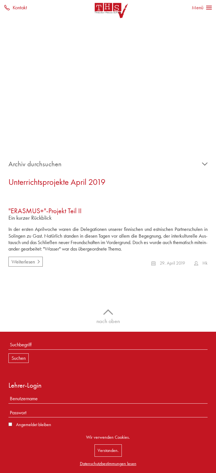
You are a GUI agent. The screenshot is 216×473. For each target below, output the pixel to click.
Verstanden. (108, 450)
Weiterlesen (21, 261)
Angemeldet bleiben (33, 424)
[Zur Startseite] (108, 10)
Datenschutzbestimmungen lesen (108, 464)
